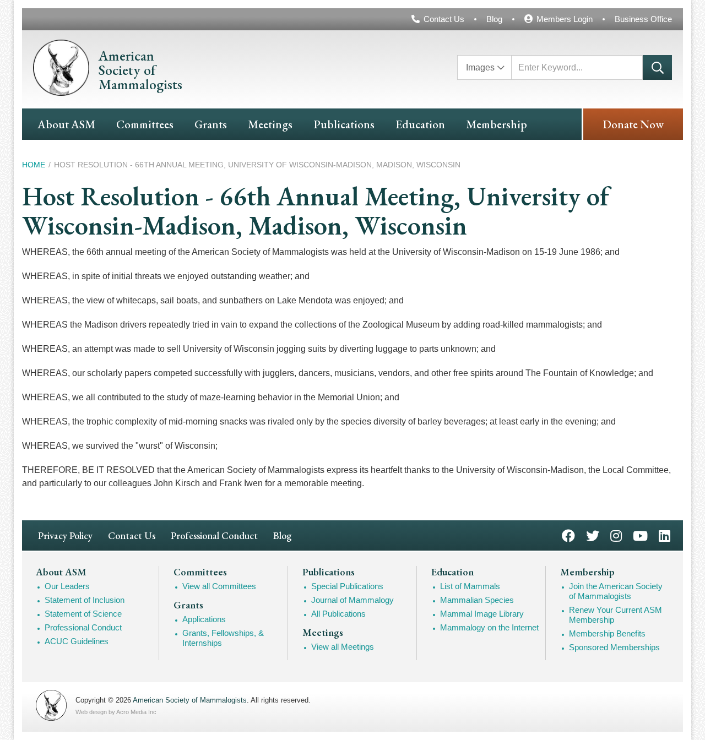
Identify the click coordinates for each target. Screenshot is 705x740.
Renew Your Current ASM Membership (615, 614)
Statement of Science (83, 613)
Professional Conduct (214, 535)
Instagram (616, 534)
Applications (204, 619)
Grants (210, 124)
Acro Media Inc (136, 712)
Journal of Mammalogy (352, 600)
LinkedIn (664, 534)
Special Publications (347, 586)
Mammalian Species (477, 600)
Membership (496, 124)
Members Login (564, 19)
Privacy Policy (65, 535)
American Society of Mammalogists (190, 700)
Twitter (593, 534)
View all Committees (219, 586)
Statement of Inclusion (84, 600)
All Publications (338, 613)
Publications (344, 124)
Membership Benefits (607, 633)
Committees (144, 124)
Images (480, 67)
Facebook (568, 534)
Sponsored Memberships (614, 647)
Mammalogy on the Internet (489, 627)
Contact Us (444, 19)
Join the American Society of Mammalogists (616, 591)
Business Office (643, 19)
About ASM (66, 124)
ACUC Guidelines (77, 641)
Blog (494, 19)
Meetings (270, 124)
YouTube (640, 534)
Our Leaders (67, 586)
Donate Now (633, 124)
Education (420, 124)
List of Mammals (470, 586)
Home (33, 164)
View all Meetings (342, 646)
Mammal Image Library (482, 613)
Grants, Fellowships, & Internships (223, 638)
